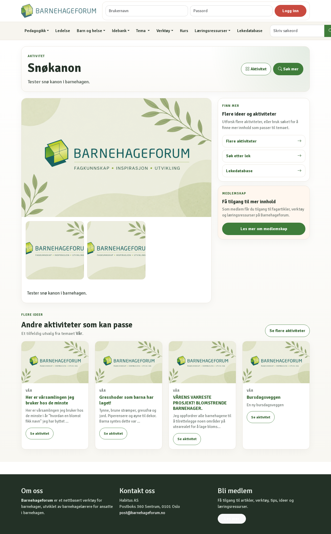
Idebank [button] (119, 30)
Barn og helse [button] (89, 30)
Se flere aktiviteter (287, 330)
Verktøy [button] (163, 30)
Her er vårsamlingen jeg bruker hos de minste (50, 399)
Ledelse (62, 30)
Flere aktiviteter (241, 141)
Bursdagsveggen (264, 397)
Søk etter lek (238, 156)
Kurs (184, 30)
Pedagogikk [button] (35, 30)
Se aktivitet (39, 433)
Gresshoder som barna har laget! (126, 399)
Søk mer (290, 69)
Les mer (231, 518)
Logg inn (290, 10)
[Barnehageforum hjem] (58, 11)
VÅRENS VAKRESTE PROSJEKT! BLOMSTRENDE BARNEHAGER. (200, 402)
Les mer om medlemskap (263, 228)
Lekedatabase (249, 30)
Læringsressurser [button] (211, 30)
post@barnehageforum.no (142, 512)
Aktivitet (258, 69)
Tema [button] (141, 30)
